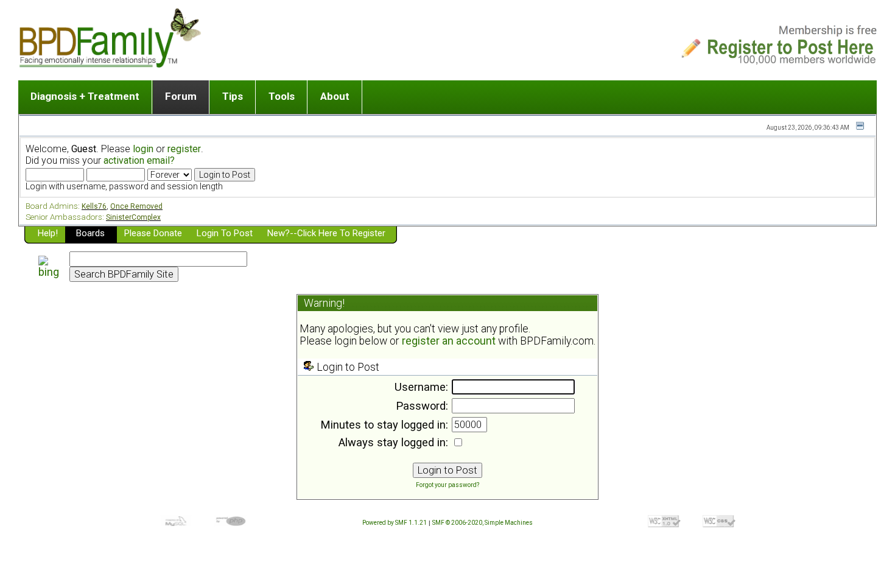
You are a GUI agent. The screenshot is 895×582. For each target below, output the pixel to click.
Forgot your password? (447, 485)
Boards (90, 233)
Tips (232, 96)
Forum (181, 96)
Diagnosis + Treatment (84, 96)
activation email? (139, 160)
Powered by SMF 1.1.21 (394, 522)
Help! (48, 233)
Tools (281, 96)
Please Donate (153, 233)
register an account (449, 341)
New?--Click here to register (326, 233)
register (184, 149)
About (334, 96)
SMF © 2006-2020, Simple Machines (482, 522)
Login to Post (225, 233)
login (143, 149)
